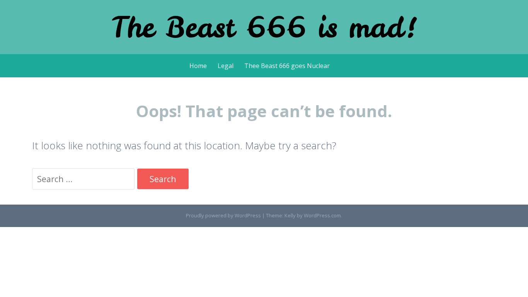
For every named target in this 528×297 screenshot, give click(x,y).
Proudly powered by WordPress (223, 215)
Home (198, 65)
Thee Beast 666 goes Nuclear (287, 65)
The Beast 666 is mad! (264, 27)
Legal (225, 65)
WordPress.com (322, 215)
